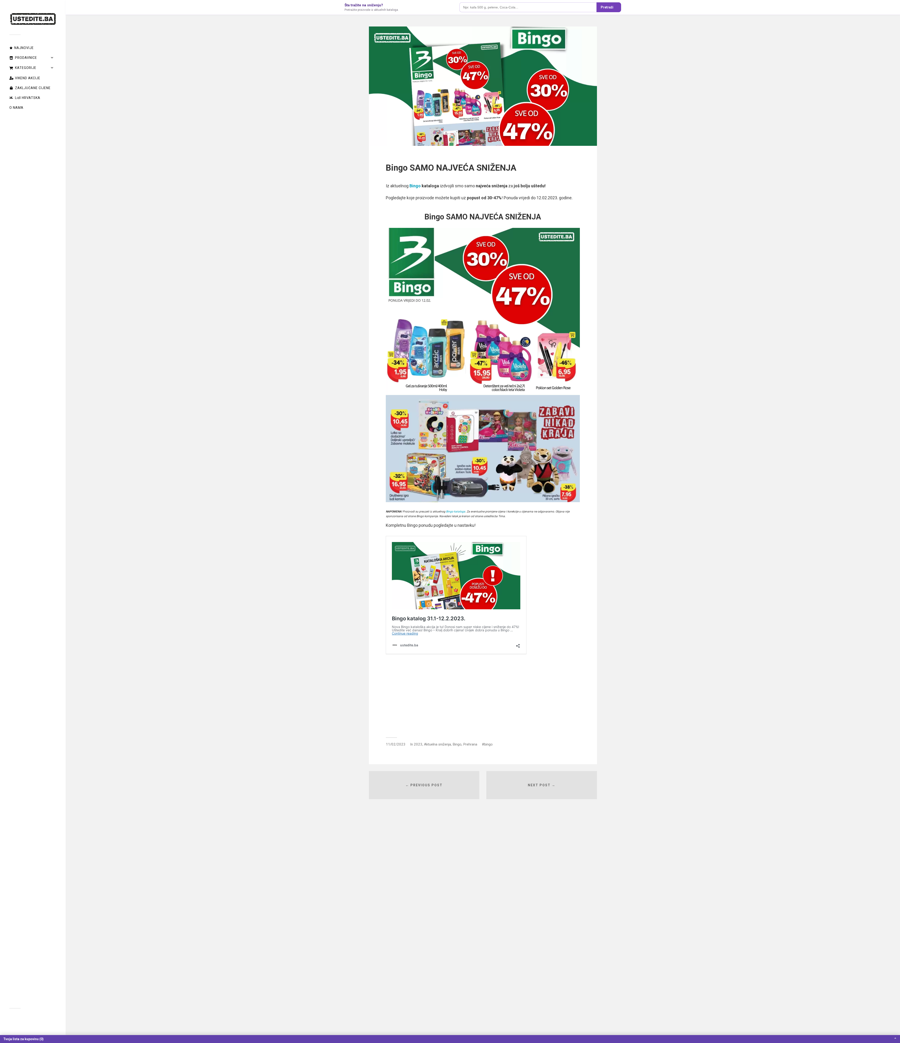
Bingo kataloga (455, 511)
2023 (418, 744)
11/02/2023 (395, 744)
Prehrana (470, 744)
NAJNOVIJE (24, 48)
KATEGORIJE (25, 68)
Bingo (415, 185)
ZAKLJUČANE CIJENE (33, 88)
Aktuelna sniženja (437, 744)
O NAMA (16, 107)
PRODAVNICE (26, 58)
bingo (488, 744)
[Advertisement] (483, 695)
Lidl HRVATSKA (27, 98)
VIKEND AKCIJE (27, 78)
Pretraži (607, 7)
